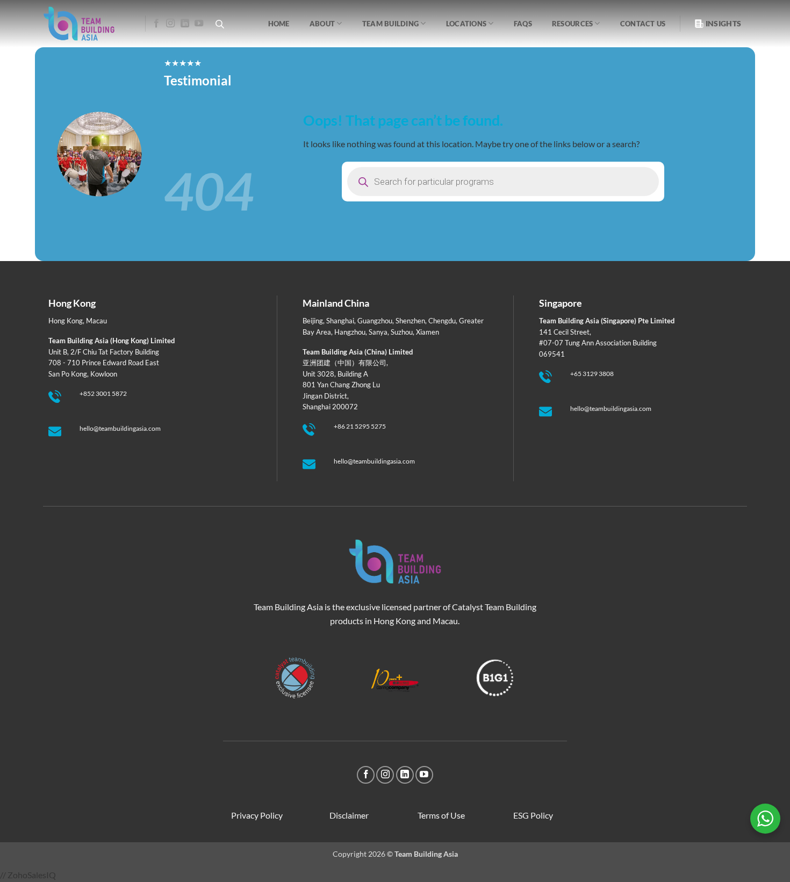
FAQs (523, 23)
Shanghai (340, 320)
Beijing (313, 320)
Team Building (390, 23)
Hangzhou (349, 332)
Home (279, 23)
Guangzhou (374, 320)
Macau (96, 320)
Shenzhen (410, 320)
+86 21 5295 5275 (360, 426)
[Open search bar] (220, 23)
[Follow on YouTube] (199, 23)
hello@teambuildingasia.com (120, 428)
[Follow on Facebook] (156, 23)
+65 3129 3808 (592, 374)
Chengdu (442, 320)
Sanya (378, 332)
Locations (466, 23)
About (322, 23)
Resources (572, 23)
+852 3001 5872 (103, 393)
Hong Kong (65, 320)
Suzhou (402, 332)
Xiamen (427, 332)
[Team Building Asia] (86, 23)
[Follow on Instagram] (170, 23)
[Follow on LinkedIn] (185, 23)
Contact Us (643, 23)
